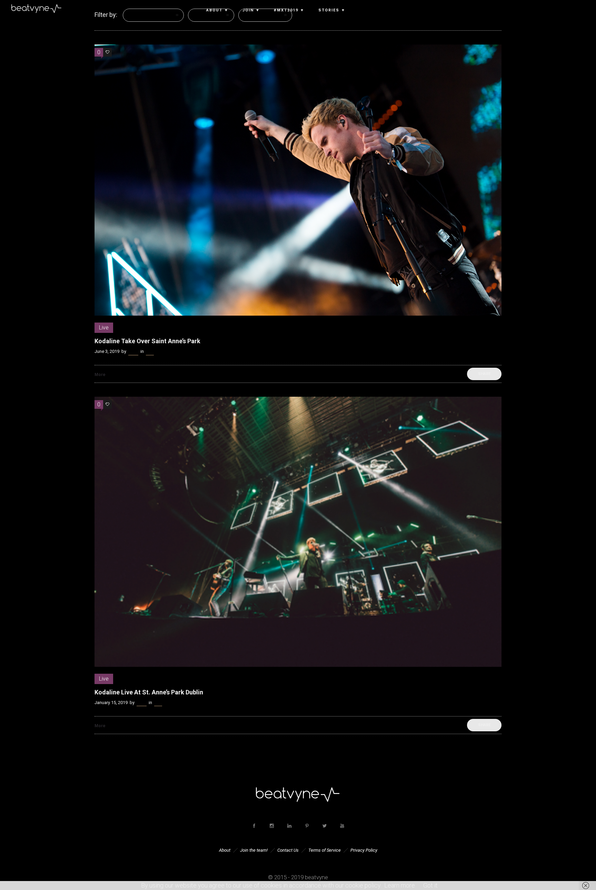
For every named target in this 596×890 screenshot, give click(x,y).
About (224, 850)
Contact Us (288, 850)
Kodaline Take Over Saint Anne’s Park (147, 341)
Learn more (399, 885)
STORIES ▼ (332, 10)
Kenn (133, 351)
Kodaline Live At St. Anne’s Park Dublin (149, 692)
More (100, 374)
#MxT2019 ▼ (289, 10)
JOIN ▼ (251, 10)
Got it (430, 885)
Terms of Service (324, 850)
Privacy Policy (363, 850)
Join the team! (254, 850)
